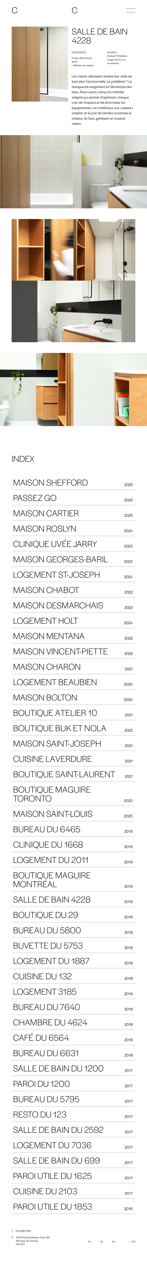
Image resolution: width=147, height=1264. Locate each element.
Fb (89, 1241)
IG (101, 1241)
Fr (134, 1241)
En (129, 1241)
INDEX (23, 458)
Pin (113, 1241)
